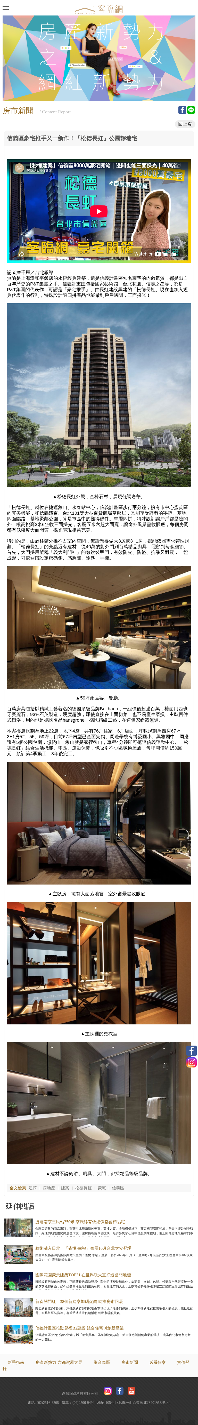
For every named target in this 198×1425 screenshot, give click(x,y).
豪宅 (102, 1188)
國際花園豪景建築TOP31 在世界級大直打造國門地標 (83, 1275)
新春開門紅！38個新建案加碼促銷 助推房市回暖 (79, 1301)
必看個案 (157, 1362)
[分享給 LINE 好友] (191, 110)
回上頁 (185, 124)
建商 (33, 1188)
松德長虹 (83, 1188)
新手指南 (16, 1362)
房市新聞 (129, 1362)
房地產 (49, 1188)
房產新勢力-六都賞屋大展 (59, 1362)
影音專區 (102, 1362)
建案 (65, 1188)
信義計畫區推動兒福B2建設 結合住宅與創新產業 (79, 1328)
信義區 (118, 1188)
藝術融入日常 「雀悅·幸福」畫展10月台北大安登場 (83, 1248)
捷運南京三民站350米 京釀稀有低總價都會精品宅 (80, 1222)
